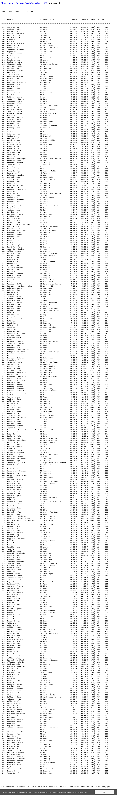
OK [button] (104, 792)
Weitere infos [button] (82, 792)
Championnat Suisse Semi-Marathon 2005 (24, 3)
